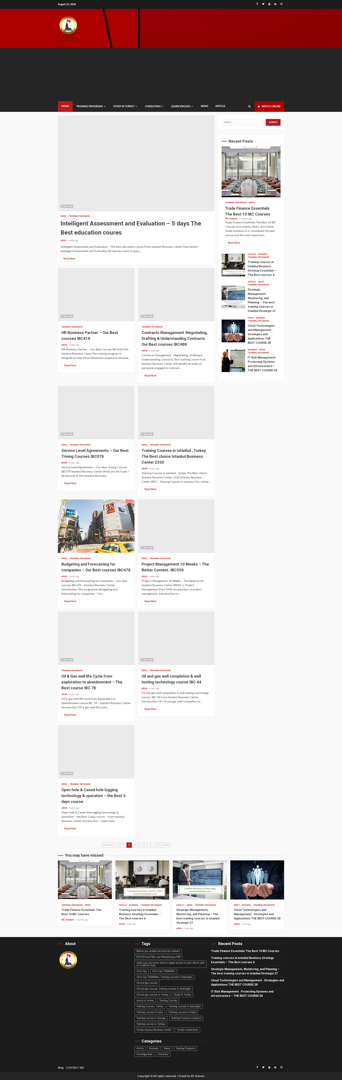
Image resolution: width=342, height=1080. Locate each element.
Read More (69, 259)
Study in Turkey (123, 106)
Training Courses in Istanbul (186, 1018)
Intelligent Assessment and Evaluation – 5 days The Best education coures (136, 163)
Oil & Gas (141, 971)
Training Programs (89, 106)
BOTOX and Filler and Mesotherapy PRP (158, 957)
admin (64, 240)
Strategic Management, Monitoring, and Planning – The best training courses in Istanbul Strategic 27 (233, 297)
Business (263, 254)
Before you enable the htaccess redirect (158, 951)
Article (220, 106)
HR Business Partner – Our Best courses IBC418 (96, 294)
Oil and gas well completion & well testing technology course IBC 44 (176, 638)
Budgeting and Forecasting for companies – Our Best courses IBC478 (96, 526)
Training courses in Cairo (149, 1012)
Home (65, 106)
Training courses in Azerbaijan (185, 1006)
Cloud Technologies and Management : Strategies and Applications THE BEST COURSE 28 (233, 331)
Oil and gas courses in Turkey (152, 995)
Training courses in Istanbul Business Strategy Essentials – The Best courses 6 (233, 265)
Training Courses (168, 1000)
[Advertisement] (171, 74)
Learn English (180, 106)
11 (159, 845)
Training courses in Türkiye (150, 1024)
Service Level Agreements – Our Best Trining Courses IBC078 (96, 412)
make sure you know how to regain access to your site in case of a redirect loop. (170, 964)
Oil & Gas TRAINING (163, 971)
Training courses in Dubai (182, 1012)
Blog (60, 1067)
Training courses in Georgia (151, 1018)
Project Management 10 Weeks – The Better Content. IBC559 (176, 526)
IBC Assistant (231, 219)
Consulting (153, 106)
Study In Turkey (182, 995)
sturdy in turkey (145, 1000)
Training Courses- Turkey (149, 1006)
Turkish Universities (187, 1030)
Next (166, 845)
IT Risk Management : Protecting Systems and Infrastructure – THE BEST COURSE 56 (233, 360)
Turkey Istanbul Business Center (153, 1030)
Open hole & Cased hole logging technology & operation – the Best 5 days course (96, 752)
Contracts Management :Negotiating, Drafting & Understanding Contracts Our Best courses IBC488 (176, 294)
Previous (108, 845)
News (204, 106)
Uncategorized (144, 1054)
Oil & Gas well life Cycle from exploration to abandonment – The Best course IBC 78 (96, 638)
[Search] (249, 106)
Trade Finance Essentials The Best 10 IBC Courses (251, 172)
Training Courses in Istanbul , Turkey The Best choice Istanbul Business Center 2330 (176, 412)
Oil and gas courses (147, 983)
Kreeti (182, 1076)
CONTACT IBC (75, 1067)
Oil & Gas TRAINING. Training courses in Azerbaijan (164, 977)
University (163, 1054)
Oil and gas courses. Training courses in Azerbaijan (163, 989)
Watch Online (271, 106)
